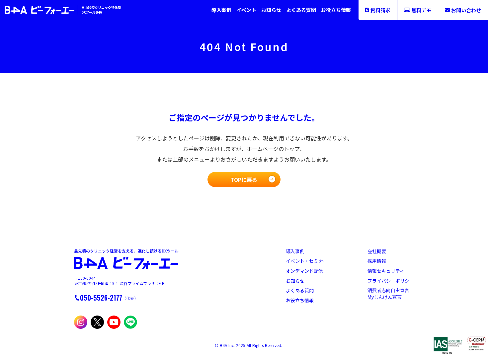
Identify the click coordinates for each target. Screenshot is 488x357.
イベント (246, 9)
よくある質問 (301, 9)
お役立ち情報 (336, 9)
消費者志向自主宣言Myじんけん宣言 (388, 294)
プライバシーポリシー (390, 281)
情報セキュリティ (385, 271)
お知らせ (271, 9)
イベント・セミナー (307, 261)
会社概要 (376, 251)
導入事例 (221, 9)
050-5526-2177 (101, 297)
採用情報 (376, 261)
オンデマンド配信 (304, 271)
